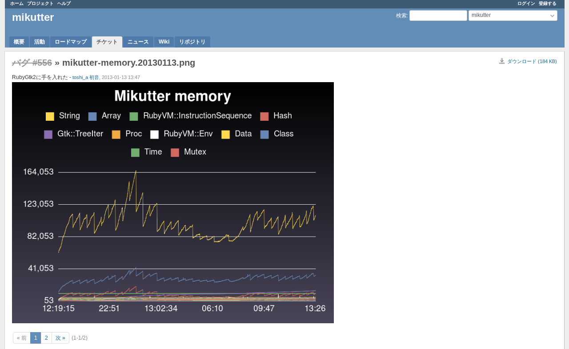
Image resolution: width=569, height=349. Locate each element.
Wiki (164, 42)
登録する (548, 3)
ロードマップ (71, 42)
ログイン (526, 3)
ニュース (138, 42)
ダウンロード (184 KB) (532, 61)
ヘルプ (64, 3)
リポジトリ (192, 42)
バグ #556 (32, 62)
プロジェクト (40, 3)
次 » (60, 338)
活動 (39, 42)
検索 (401, 15)
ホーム (17, 3)
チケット (107, 42)
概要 (19, 42)
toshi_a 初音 (85, 77)
